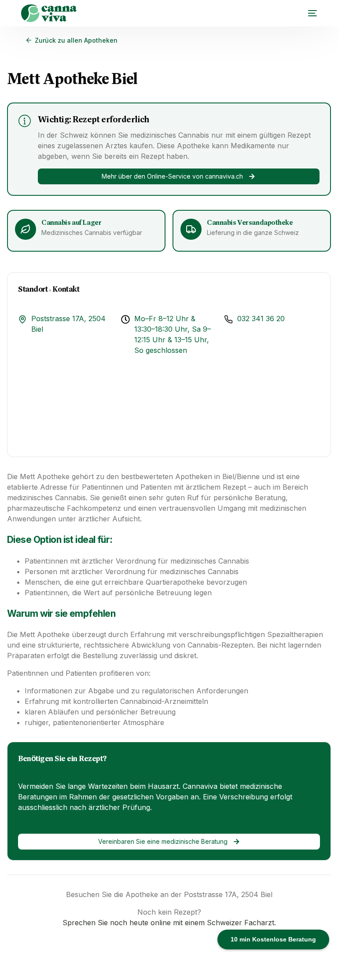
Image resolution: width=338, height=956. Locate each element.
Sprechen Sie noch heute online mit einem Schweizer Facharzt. (169, 922)
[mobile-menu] (308, 13)
